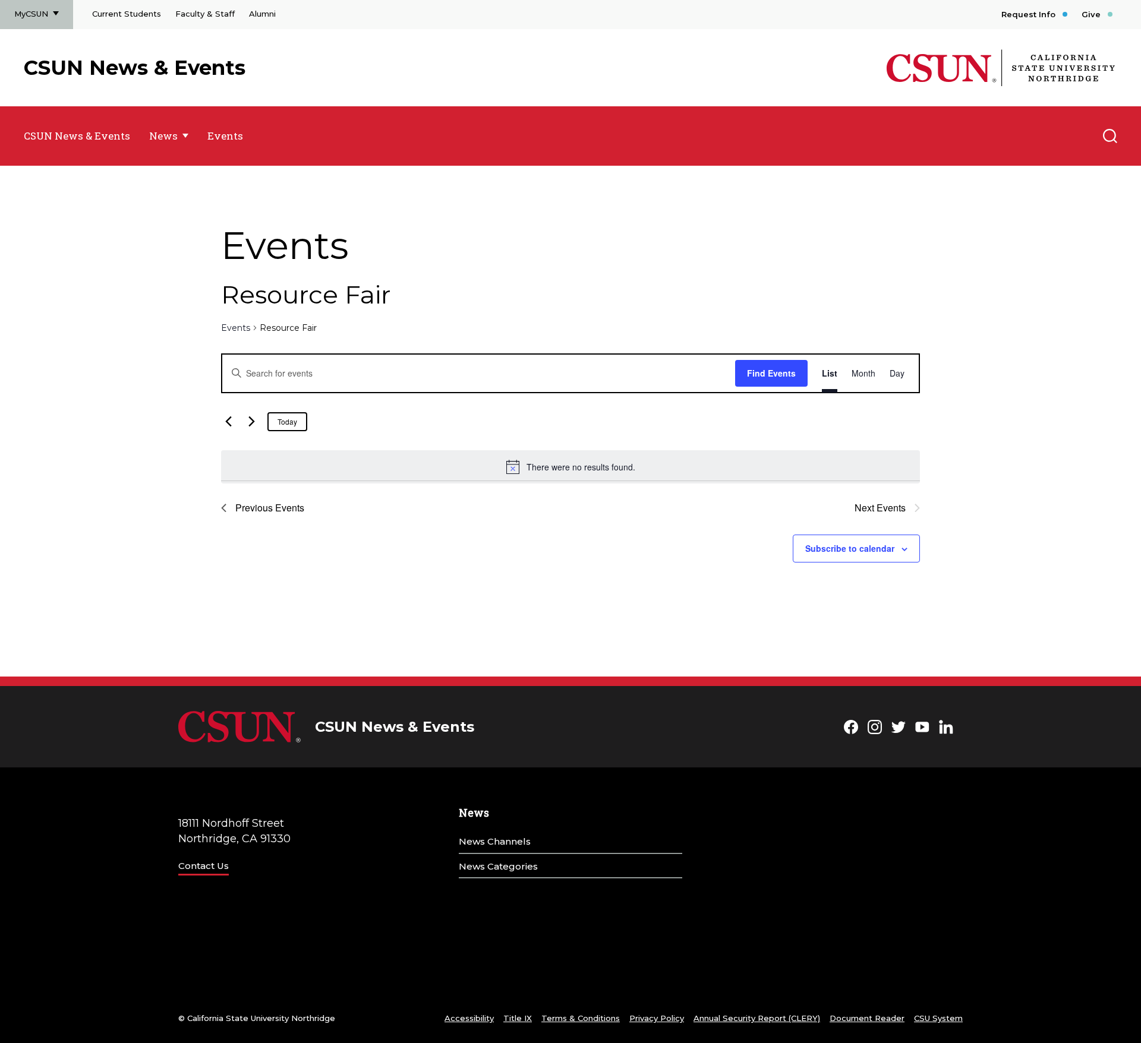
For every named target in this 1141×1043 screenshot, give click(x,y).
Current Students (126, 13)
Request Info (1028, 14)
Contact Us (203, 865)
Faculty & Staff (205, 13)
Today (287, 421)
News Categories (498, 866)
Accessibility (469, 1018)
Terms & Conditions (580, 1018)
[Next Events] (251, 422)
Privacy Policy (656, 1018)
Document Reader (867, 1018)
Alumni (262, 13)
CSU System (938, 1018)
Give (1091, 14)
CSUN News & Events (134, 67)
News (163, 136)
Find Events (771, 373)
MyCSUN (31, 13)
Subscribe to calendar (849, 548)
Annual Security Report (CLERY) (757, 1018)
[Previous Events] (228, 422)
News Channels (495, 841)
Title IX (517, 1018)
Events (225, 136)
